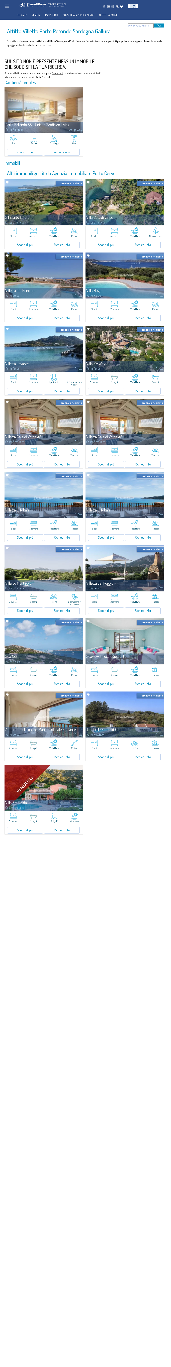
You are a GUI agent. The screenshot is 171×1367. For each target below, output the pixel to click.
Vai (159, 25)
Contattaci (57, 73)
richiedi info (62, 152)
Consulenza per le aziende (78, 15)
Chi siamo (22, 15)
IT (104, 6)
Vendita (36, 15)
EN (108, 6)
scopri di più (25, 152)
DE (112, 6)
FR (117, 6)
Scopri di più (25, 244)
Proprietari (51, 15)
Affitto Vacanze (108, 15)
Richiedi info (62, 244)
